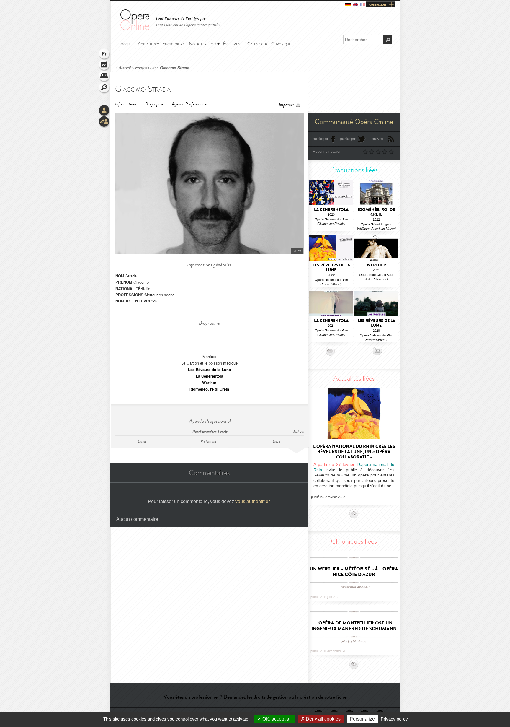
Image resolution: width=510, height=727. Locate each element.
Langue (104, 54)
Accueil (125, 67)
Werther (209, 382)
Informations (126, 104)
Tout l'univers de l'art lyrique (181, 18)
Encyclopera (145, 67)
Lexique (104, 77)
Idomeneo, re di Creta (209, 389)
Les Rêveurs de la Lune (209, 369)
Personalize (362, 718)
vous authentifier (252, 501)
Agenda (104, 65)
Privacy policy (394, 718)
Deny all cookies (323, 718)
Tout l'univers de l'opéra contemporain (188, 24)
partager (320, 138)
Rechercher (104, 88)
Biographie (154, 104)
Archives (298, 432)
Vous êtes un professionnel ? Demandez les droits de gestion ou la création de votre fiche (255, 697)
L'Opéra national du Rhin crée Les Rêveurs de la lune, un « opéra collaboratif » (354, 451)
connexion (377, 4)
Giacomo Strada (174, 67)
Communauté (104, 122)
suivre (377, 138)
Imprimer (286, 105)
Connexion (104, 111)
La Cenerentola (209, 376)
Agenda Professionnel (189, 104)
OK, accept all (276, 718)
